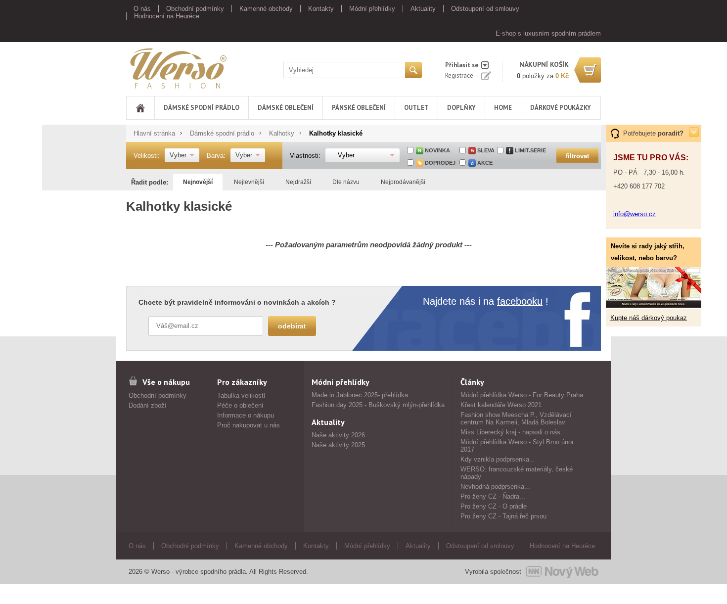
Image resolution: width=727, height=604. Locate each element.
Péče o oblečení (240, 405)
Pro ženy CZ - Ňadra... (492, 496)
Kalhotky (281, 133)
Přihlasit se (461, 65)
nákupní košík (544, 64)
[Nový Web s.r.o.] (562, 571)
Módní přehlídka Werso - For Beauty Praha (521, 395)
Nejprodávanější (403, 182)
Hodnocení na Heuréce (166, 16)
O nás (142, 8)
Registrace (459, 75)
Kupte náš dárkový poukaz (648, 318)
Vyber (178, 155)
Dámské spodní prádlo (201, 107)
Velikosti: (147, 155)
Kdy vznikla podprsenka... (497, 459)
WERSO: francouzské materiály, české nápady (516, 472)
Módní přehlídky (372, 8)
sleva (486, 150)
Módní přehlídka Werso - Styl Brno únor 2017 (517, 445)
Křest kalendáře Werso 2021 (501, 405)
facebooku (520, 301)
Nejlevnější (249, 182)
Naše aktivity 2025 (338, 445)
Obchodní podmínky (195, 8)
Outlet (416, 107)
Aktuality (423, 8)
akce (485, 163)
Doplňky (461, 107)
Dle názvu (346, 182)
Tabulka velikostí (241, 395)
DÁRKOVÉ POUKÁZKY (560, 107)
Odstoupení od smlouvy (485, 8)
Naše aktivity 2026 (338, 435)
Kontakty (321, 8)
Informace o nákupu (245, 415)
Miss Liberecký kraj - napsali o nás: (511, 432)
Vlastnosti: (305, 155)
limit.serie (530, 150)
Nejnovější (198, 182)
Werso (135, 66)
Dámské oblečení (286, 107)
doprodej (440, 163)
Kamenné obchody (266, 8)
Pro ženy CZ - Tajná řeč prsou (503, 516)
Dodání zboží (148, 405)
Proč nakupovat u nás (248, 425)
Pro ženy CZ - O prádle (493, 506)
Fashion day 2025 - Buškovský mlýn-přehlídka (378, 405)
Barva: (216, 155)
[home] (140, 107)
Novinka (437, 150)
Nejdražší (298, 182)
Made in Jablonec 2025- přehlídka (360, 395)
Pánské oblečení (359, 107)
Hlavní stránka (154, 133)
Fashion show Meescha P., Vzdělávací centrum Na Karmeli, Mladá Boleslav (516, 418)
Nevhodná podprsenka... (495, 486)
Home (503, 107)
